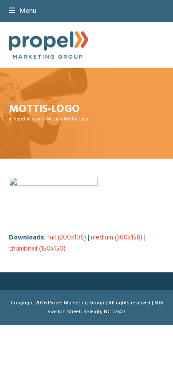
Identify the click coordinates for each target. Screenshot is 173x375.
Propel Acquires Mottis (35, 119)
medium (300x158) (116, 237)
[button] (22, 11)
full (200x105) (66, 237)
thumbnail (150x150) (37, 248)
